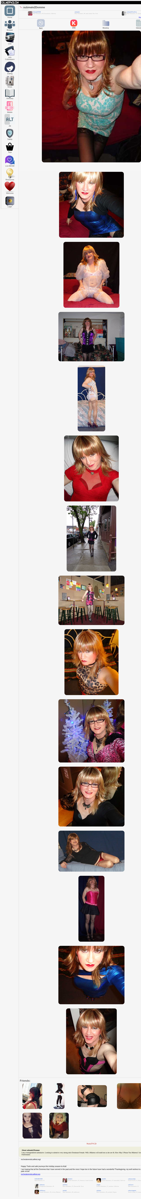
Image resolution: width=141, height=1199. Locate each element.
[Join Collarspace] (10, 51)
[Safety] (10, 138)
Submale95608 (37, 12)
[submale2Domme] (91, 162)
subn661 (103, 1179)
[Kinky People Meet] (10, 72)
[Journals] (10, 85)
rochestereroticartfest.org (30, 1174)
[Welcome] (10, 191)
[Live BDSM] (10, 160)
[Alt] (10, 124)
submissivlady (132, 1179)
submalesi (77, 12)
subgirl (98, 1184)
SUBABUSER (39, 1179)
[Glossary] (10, 93)
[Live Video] (10, 42)
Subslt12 (70, 1179)
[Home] (10, 15)
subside (65, 1190)
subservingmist (132, 1190)
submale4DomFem (132, 12)
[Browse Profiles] (10, 110)
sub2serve (130, 1184)
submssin (42, 1184)
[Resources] (10, 178)
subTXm (65, 1184)
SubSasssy (42, 1190)
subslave (98, 1190)
